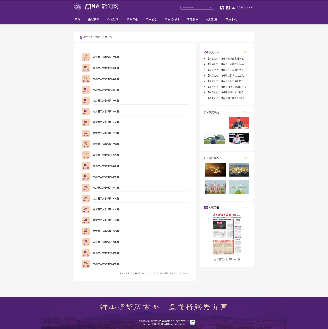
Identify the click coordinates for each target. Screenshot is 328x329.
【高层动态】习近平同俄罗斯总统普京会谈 (229, 87)
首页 (77, 19)
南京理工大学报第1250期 (106, 166)
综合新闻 (113, 19)
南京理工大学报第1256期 (106, 100)
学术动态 (151, 19)
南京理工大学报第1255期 (106, 111)
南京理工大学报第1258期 (106, 79)
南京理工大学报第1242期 (106, 242)
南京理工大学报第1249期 (106, 177)
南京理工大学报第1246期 (106, 198)
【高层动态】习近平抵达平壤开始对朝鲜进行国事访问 (234, 81)
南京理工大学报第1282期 (227, 259)
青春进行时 (172, 19)
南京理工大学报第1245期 (106, 209)
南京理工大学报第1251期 (106, 155)
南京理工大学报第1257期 (106, 89)
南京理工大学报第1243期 (106, 231)
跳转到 (186, 273)
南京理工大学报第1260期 (106, 57)
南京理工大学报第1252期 (106, 144)
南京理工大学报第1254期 (106, 122)
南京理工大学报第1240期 (106, 264)
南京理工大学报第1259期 (106, 68)
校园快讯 (132, 19)
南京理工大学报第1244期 (106, 220)
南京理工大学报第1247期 (106, 187)
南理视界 (212, 19)
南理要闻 (93, 19)
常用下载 (231, 19)
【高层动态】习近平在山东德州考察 (225, 70)
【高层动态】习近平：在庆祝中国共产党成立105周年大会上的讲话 (241, 64)
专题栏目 (192, 19)
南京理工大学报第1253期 (106, 133)
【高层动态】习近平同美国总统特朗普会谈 (229, 98)
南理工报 (107, 37)
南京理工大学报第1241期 (106, 253)
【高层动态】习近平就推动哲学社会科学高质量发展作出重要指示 (240, 92)
